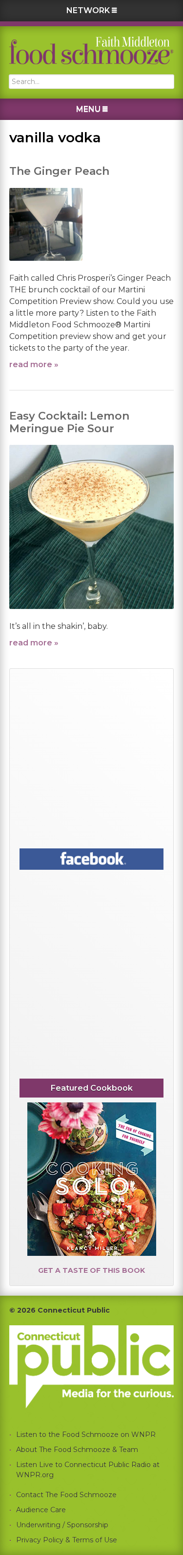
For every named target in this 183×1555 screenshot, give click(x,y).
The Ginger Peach (59, 171)
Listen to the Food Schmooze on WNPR (86, 1434)
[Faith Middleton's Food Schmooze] (92, 50)
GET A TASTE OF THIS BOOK (91, 1270)
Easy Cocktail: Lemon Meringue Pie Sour (69, 422)
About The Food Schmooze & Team (77, 1449)
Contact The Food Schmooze (66, 1494)
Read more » (34, 364)
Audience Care (41, 1509)
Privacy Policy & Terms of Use (66, 1540)
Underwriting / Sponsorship (62, 1525)
